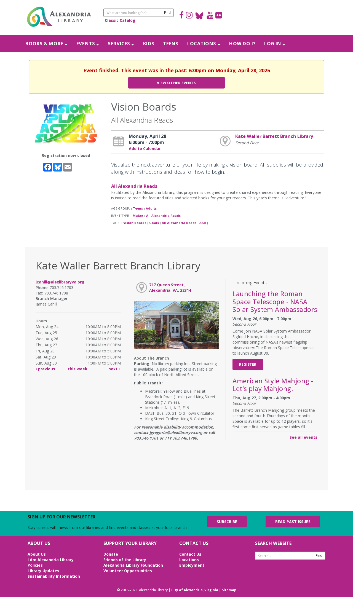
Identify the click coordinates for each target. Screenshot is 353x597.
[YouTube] (210, 15)
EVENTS (86, 43)
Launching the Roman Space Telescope (274, 301)
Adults (151, 208)
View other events (176, 82)
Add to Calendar (145, 148)
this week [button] (77, 368)
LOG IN (273, 43)
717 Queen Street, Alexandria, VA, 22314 (170, 287)
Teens (138, 208)
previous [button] (46, 368)
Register (247, 364)
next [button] (113, 368)
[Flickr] (218, 15)
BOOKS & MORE (45, 43)
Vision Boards (134, 223)
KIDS (148, 43)
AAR (202, 223)
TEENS (170, 43)
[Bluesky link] (199, 15)
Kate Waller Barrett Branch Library (274, 136)
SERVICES (119, 43)
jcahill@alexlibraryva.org (60, 282)
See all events (303, 437)
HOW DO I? (242, 43)
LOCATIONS (202, 43)
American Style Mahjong (272, 384)
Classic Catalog (120, 20)
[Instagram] (189, 15)
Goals (154, 223)
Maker (138, 215)
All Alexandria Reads (134, 186)
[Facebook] (181, 15)
